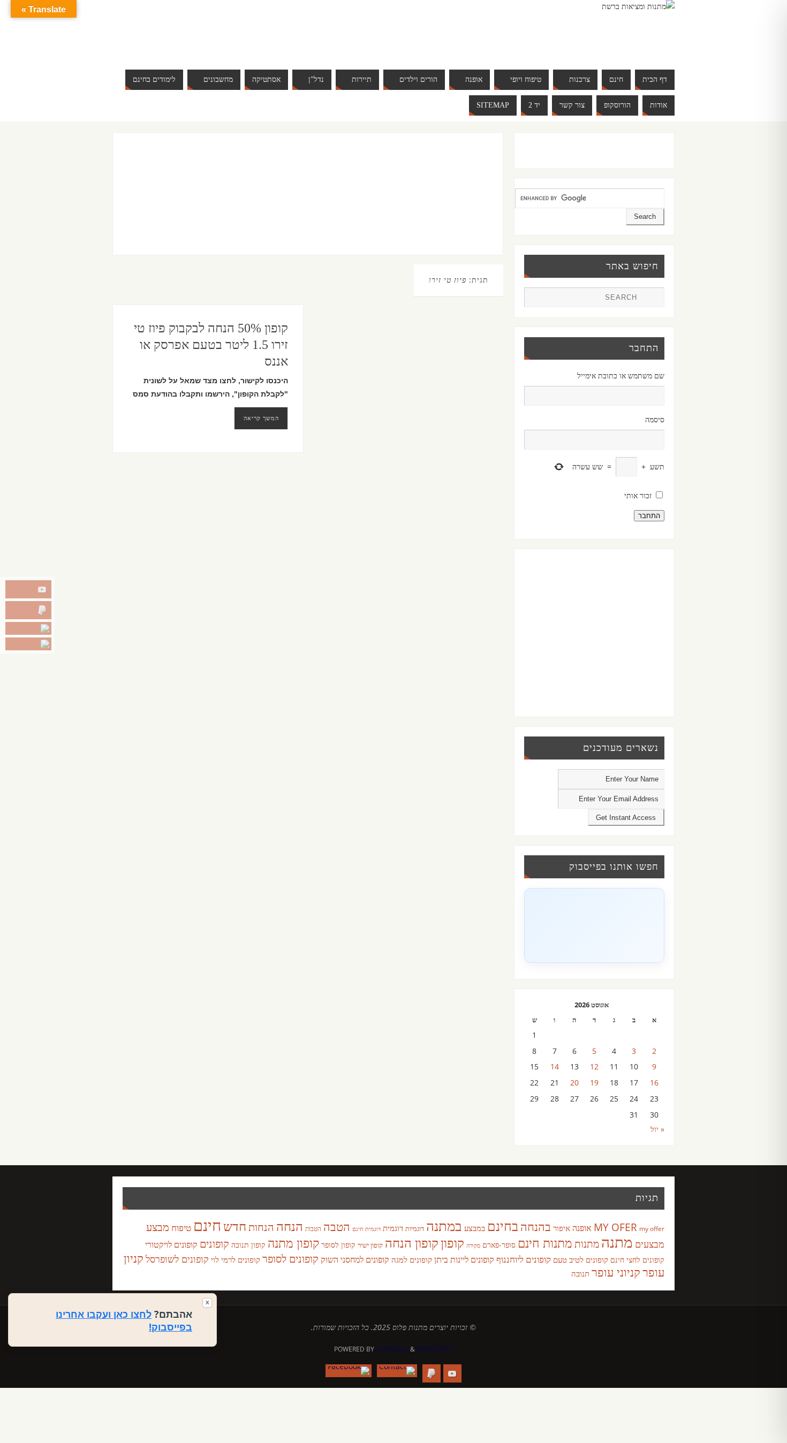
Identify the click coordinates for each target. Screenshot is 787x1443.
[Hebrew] (213, 30)
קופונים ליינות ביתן (464, 1259)
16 (654, 1082)
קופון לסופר (338, 1245)
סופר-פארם (499, 1245)
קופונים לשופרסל (177, 1258)
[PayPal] (28, 610)
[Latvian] (256, 30)
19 (594, 1082)
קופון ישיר (370, 1245)
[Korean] (246, 30)
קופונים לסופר (290, 1258)
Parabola (392, 1349)
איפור (561, 1227)
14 (554, 1066)
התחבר (649, 516)
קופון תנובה (248, 1245)
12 (594, 1066)
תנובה (580, 1273)
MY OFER (615, 1227)
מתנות (586, 1243)
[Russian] (192, 43)
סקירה (473, 1245)
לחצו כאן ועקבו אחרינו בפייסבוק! (124, 1320)
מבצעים (649, 1243)
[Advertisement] (285, 204)
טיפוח (181, 1227)
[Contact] (28, 628)
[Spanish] (213, 43)
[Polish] (267, 30)
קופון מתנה (293, 1243)
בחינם (502, 1226)
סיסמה (654, 419)
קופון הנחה (411, 1242)
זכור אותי (638, 495)
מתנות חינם (545, 1242)
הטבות (313, 1229)
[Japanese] (235, 30)
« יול (657, 1129)
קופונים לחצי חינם (637, 1260)
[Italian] (224, 30)
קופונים (214, 1243)
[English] (192, 30)
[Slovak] (203, 43)
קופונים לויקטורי (171, 1244)
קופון (452, 1242)
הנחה (289, 1226)
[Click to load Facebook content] (594, 925)
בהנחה (535, 1226)
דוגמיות (414, 1228)
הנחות (261, 1227)
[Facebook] (28, 643)
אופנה (582, 1228)
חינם (207, 1225)
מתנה (617, 1242)
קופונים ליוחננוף (523, 1259)
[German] (203, 30)
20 (574, 1082)
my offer (651, 1228)
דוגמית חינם (366, 1229)
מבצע (157, 1227)
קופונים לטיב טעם (580, 1259)
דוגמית (393, 1227)
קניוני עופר (616, 1272)
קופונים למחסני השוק (355, 1259)
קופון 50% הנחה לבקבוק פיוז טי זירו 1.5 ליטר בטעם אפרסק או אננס (211, 344)
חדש (234, 1226)
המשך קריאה (261, 418)
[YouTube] (28, 589)
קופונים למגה (411, 1259)
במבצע (474, 1227)
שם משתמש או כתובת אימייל (620, 375)
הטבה (336, 1226)
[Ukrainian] (224, 43)
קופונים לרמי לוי (235, 1259)
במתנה (444, 1225)
